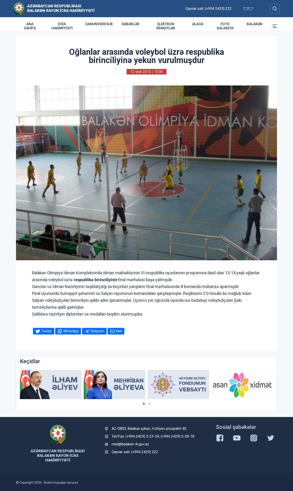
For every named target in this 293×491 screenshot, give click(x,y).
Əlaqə (197, 24)
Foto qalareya (225, 26)
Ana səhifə (30, 26)
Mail (119, 331)
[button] (143, 403)
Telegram (97, 331)
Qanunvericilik (99, 24)
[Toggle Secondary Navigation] (275, 26)
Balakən (254, 24)
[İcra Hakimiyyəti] (18, 8)
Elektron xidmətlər (165, 26)
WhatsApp (71, 331)
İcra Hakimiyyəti (62, 26)
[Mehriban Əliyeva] (114, 384)
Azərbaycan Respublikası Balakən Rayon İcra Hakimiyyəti (61, 8)
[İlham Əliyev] (50, 384)
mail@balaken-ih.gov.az (130, 444)
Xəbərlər (130, 24)
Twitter (46, 331)
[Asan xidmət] (242, 384)
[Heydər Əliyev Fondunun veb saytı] (178, 384)
